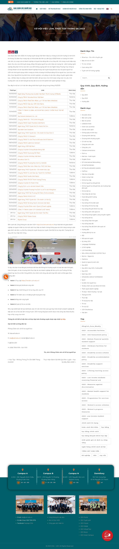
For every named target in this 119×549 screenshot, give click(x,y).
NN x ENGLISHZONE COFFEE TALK (94, 253)
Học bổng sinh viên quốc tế (91, 212)
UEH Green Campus (87, 535)
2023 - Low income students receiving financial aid (93, 379)
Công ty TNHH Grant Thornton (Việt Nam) (31, 123)
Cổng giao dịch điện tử (56, 523)
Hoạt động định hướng (89, 197)
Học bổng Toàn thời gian (90, 220)
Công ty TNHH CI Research (27, 136)
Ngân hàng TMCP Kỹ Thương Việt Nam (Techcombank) (36, 193)
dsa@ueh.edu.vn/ (15, 338)
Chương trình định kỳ (88, 135)
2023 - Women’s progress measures (92, 410)
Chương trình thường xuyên (91, 138)
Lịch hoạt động (87, 250)
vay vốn (103, 455)
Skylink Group (22, 219)
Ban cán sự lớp (86, 118)
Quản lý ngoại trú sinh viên (90, 262)
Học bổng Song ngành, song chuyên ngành (96, 215)
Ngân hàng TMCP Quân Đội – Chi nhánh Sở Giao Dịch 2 (36, 133)
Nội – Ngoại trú (99, 9)
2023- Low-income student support (93, 417)
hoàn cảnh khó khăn (90, 427)
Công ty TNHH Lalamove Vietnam (29, 143)
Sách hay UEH (86, 274)
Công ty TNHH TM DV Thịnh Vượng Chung (32, 179)
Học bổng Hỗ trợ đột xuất (90, 203)
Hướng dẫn (85, 101)
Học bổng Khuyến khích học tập (92, 209)
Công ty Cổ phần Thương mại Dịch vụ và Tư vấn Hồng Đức (37, 189)
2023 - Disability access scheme (95, 352)
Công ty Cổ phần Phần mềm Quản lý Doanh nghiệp (34, 206)
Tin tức (59, 23)
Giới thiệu (43, 9)
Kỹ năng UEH (86, 241)
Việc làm (84, 312)
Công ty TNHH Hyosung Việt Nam (29, 153)
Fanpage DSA (28, 523)
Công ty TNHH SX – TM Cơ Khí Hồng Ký (31, 119)
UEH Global (84, 526)
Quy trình (85, 98)
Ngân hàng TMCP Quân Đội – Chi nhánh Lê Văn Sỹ (34, 199)
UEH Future (84, 523)
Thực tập (84, 298)
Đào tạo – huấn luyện (88, 156)
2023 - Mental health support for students (95, 393)
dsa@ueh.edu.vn (26, 517)
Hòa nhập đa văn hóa (89, 194)
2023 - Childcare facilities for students (94, 347)
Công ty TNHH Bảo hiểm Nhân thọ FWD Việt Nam (34, 166)
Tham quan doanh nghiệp (90, 289)
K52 (83, 235)
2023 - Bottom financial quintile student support (95, 340)
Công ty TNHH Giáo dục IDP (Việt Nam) (31, 104)
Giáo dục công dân (88, 174)
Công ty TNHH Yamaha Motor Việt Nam (31, 97)
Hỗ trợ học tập (86, 180)
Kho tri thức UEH (54, 520)
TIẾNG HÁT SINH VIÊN (90, 451)
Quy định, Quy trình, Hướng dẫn (92, 268)
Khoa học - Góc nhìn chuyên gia (92, 57)
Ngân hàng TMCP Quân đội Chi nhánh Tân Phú (33, 213)
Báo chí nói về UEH (88, 61)
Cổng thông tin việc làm (56, 517)
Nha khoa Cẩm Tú (23, 159)
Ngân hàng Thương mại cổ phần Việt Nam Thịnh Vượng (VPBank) (39, 94)
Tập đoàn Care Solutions (25, 129)
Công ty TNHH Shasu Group (27, 216)
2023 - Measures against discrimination (92, 386)
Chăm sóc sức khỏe (88, 127)
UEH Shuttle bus (87, 309)
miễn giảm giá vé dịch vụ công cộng (94, 441)
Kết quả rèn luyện (87, 238)
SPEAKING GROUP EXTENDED (92, 277)
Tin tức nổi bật (86, 64)
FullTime (84, 171)
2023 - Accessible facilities (93, 330)
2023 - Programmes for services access (95, 399)
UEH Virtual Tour (85, 529)
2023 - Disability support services (92, 365)
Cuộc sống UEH (87, 67)
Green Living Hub (87, 177)
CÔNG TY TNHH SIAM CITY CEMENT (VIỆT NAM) (34, 209)
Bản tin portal (86, 121)
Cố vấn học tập (87, 141)
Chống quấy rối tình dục (89, 132)
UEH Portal (84, 517)
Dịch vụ (84, 153)
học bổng (105, 427)
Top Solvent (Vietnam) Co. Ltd (27, 116)
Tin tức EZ (85, 306)
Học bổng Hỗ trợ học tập (90, 206)
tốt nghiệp (86, 455)
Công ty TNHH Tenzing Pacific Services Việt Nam (34, 203)
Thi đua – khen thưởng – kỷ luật (92, 292)
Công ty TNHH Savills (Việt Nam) (28, 176)
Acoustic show (86, 115)
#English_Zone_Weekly (91, 326)
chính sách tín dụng (90, 423)
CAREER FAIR (86, 124)
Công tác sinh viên (85, 9)
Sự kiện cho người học (89, 283)
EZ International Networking (91, 162)
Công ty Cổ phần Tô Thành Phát (28, 183)
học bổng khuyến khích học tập (94, 435)
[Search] (109, 78)
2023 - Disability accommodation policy (95, 358)
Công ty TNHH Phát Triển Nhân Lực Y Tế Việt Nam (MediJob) (37, 100)
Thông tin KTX (86, 295)
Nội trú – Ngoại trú (88, 256)
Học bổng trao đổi (88, 223)
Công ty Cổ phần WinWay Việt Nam (29, 156)
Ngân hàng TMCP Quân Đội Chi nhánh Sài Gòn (33, 126)
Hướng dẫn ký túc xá (88, 232)
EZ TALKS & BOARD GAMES (91, 168)
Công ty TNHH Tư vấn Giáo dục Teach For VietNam (34, 173)
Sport (83, 280)
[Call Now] (6, 277)
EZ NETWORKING (88, 165)
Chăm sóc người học (70, 9)
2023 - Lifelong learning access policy (95, 372)
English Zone (86, 159)
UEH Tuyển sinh (85, 520)
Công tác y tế (86, 147)
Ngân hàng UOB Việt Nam (26, 146)
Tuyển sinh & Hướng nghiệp (91, 71)
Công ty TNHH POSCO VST (27, 196)
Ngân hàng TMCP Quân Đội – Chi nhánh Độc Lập (34, 169)
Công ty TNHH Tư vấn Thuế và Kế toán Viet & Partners (35, 139)
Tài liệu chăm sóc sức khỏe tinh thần (93, 286)
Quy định (85, 95)
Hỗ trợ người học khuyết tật (91, 183)
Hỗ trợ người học (54, 9)
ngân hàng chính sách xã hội (94, 447)
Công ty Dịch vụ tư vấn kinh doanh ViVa (30, 186)
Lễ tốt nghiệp (86, 247)
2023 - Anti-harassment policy (94, 334)
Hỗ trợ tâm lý (86, 191)
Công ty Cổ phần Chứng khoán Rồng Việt (31, 149)
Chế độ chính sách (88, 130)
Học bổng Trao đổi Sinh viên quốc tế (93, 226)
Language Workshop (88, 244)
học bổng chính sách (90, 431)
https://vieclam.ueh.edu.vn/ (45, 224)
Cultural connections (88, 150)
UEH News (84, 532)
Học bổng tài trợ (87, 218)
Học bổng (85, 200)
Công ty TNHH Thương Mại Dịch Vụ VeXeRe (32, 163)
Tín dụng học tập (87, 301)
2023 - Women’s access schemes (95, 405)
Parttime (85, 259)
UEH (95, 455)
